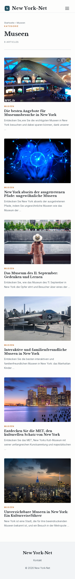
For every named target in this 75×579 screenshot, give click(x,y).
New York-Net (37, 553)
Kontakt (37, 560)
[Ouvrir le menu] (67, 8)
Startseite (9, 22)
